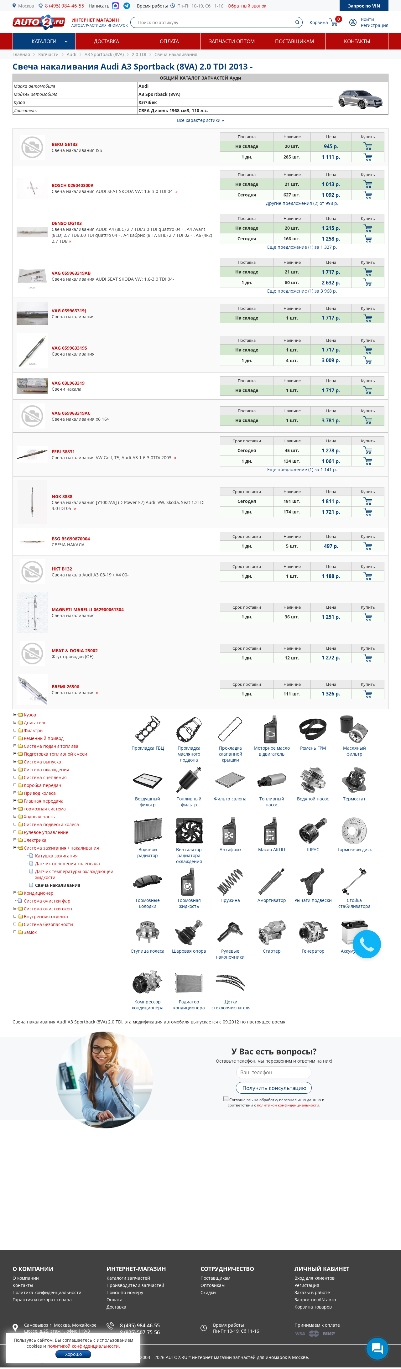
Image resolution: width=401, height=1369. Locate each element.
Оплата (169, 41)
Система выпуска (42, 762)
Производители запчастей (135, 1285)
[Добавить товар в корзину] (368, 146)
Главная (21, 54)
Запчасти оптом (232, 41)
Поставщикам (294, 41)
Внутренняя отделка (46, 916)
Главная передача (44, 801)
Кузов (30, 715)
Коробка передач (42, 785)
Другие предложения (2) (302, 203)
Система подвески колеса (51, 824)
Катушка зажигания (56, 856)
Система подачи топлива (51, 746)
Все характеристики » (200, 120)
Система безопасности (48, 924)
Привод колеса (40, 793)
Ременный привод (44, 738)
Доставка (106, 41)
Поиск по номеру (125, 1292)
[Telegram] (128, 7)
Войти (367, 19)
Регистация (306, 1285)
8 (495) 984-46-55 (64, 6)
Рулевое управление (46, 832)
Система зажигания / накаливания (61, 848)
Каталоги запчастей (128, 1278)
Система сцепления (45, 777)
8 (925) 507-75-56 (140, 1332)
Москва (26, 6)
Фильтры (34, 730)
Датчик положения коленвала (67, 864)
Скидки (208, 1292)
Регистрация (374, 25)
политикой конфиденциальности (288, 1105)
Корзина (319, 22)
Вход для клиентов (314, 1278)
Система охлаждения (46, 770)
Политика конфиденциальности (47, 1292)
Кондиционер (39, 893)
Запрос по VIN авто (315, 1300)
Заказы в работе (312, 1292)
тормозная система (45, 809)
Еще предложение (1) (302, 247)
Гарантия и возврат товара (42, 1300)
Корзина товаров (313, 1307)
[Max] (115, 7)
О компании (26, 1278)
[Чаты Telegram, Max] (377, 1349)
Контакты (357, 41)
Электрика (35, 840)
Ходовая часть (39, 817)
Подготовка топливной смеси (55, 754)
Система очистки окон (48, 909)
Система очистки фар (47, 901)
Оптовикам (212, 1285)
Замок (30, 932)
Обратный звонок (247, 6)
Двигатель (35, 723)
